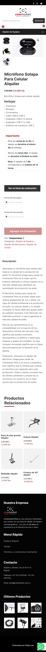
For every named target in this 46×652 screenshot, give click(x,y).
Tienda (7, 546)
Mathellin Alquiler (9, 473)
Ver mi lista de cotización (22, 188)
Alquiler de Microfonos (14, 244)
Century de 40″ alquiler (30, 473)
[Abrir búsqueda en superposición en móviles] (23, 20)
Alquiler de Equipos (11, 32)
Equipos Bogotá (11, 541)
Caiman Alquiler (31, 437)
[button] (38, 40)
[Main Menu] (3, 27)
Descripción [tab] (9, 261)
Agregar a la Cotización (23, 231)
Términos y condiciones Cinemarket (20, 552)
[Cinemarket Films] (23, 12)
